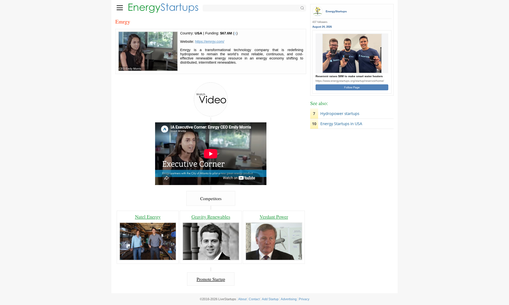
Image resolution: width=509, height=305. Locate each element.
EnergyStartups (336, 11)
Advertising (289, 299)
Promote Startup (211, 279)
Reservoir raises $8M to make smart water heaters (349, 76)
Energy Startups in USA (341, 123)
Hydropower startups (339, 113)
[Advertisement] (352, 162)
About (242, 299)
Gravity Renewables (210, 216)
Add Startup (270, 299)
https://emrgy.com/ (209, 42)
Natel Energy (148, 216)
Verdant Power (274, 216)
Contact (254, 299)
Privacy (304, 299)
